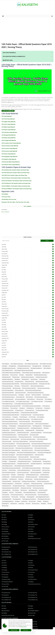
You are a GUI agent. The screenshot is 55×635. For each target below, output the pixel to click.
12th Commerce (5, 439)
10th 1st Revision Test (32, 624)
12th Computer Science (33, 524)
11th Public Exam (38, 408)
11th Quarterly (47, 408)
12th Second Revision (6, 490)
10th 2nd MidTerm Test (33, 628)
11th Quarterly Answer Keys (7, 410)
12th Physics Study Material (7, 483)
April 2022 (27, 274)
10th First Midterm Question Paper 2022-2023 (31, 372)
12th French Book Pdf (36, 470)
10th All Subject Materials (33, 610)
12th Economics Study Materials (9, 151)
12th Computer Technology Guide (44, 452)
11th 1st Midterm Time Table (37, 401)
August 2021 (27, 292)
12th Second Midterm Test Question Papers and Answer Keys (16, 188)
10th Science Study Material (7, 390)
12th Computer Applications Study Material (40, 445)
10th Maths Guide (15, 377)
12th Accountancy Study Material (41, 423)
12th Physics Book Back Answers (40, 479)
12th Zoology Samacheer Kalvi (44, 499)
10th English (4, 366)
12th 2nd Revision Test (6, 551)
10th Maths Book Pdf (6, 377)
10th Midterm (17, 379)
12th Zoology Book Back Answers (42, 497)
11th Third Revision (23, 417)
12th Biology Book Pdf (37, 426)
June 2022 (27, 269)
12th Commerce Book (14, 439)
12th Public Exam (18, 483)
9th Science (28, 503)
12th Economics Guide (34, 457)
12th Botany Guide (39, 430)
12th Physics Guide (16, 481)
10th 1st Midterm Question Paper (31, 363)
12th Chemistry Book (47, 432)
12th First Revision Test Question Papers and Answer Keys (15, 178)
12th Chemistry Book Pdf (23, 434)
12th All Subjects (4, 536)
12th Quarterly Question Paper (19, 485)
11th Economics (4, 574)
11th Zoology (4, 570)
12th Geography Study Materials (9, 156)
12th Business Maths (5, 533)
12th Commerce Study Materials (9, 148)
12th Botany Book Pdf (30, 430)
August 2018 (27, 354)
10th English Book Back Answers (24, 366)
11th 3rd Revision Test (32, 597)
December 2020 (27, 308)
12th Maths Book (20, 474)
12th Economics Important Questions (9, 459)
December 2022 (27, 256)
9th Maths (39, 501)
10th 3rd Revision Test (32, 626)
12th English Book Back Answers (24, 461)
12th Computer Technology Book (8, 452)
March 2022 (27, 276)
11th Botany (30, 567)
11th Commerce (31, 572)
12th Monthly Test (13, 479)
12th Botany (46, 428)
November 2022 (27, 258)
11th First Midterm (48, 401)
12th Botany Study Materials (8, 137)
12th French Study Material (35, 472)
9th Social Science (35, 503)
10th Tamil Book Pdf (20, 397)
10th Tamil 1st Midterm (36, 394)
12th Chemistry (31, 519)
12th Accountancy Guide (36, 421)
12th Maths (13, 474)
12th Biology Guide (47, 426)
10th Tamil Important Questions (41, 397)
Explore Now (14, 630)
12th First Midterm (47, 463)
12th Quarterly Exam (48, 483)
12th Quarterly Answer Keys (36, 483)
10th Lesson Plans (13, 375)
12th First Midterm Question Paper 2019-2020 (23, 465)
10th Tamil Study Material (20, 399)
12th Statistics (31, 531)
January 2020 (27, 333)
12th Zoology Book (30, 497)
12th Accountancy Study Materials (9, 145)
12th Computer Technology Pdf (8, 454)
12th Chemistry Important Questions (9, 437)
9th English (17, 501)
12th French (4, 470)
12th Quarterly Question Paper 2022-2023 (10, 488)
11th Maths (30, 562)
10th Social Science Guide (20, 392)
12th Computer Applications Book (23, 443)
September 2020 (27, 315)
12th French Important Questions (8, 472)
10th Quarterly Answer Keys (7, 381)
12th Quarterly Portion (6, 485)
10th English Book (12, 366)
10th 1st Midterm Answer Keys (17, 363)
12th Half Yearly (46, 472)
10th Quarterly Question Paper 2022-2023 (29, 383)
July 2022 (27, 267)
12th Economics (4, 529)
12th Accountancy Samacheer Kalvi (26, 423)
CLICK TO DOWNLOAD (8, 111)
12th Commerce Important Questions (20, 441)
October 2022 (27, 260)
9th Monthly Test (5, 503)
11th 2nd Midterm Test (33, 599)
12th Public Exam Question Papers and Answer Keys (14, 175)
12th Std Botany (15, 490)
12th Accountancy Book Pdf (24, 421)
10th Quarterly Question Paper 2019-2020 (10, 383)
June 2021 (27, 297)
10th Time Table (39, 399)
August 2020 (27, 317)
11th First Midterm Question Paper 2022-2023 (31, 406)
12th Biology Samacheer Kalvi (23, 428)
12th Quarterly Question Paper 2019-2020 (35, 485)
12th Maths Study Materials (8, 127)
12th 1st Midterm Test (6, 554)
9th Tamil (49, 503)
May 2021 (27, 299)
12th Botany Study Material (36, 432)
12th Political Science (32, 533)
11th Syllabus (15, 417)
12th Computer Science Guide (40, 448)
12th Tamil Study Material (43, 494)
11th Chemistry (31, 565)
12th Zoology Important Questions (29, 499)
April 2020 (27, 327)
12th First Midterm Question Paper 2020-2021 (11, 468)
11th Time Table (32, 417)
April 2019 (27, 347)
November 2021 (27, 285)
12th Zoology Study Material (7, 501)
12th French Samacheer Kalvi (23, 472)
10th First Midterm (47, 368)
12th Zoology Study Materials (8, 140)
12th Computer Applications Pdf (24, 445)
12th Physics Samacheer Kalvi (43, 481)
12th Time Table (15, 497)
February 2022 (27, 278)
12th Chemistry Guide (34, 434)
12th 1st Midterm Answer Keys (8, 419)
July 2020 (27, 320)
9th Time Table (5, 505)
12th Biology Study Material (36, 428)
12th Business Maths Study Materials (10, 162)
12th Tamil (11, 492)
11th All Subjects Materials (7, 581)
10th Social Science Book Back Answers (33, 390)
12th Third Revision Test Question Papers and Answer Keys (15, 183)
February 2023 (27, 251)
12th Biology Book (12, 426)
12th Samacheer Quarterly (38, 488)
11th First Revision (45, 406)
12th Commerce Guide (6, 441)
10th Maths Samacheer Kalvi (41, 377)
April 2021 (27, 301)
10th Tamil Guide (29, 397)
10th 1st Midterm (5, 363)
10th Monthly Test (25, 379)
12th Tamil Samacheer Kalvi (30, 494)
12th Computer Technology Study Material (24, 454)
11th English (30, 560)
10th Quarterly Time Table (44, 383)
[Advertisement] (18, 12)
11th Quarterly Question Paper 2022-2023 (10, 414)
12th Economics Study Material (40, 459)
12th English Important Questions (8, 463)
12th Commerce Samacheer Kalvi (36, 441)
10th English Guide (46, 366)
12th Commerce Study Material (8, 443)
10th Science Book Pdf (6, 388)
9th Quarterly (21, 503)
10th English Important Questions (8, 368)
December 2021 (27, 283)
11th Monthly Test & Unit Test (34, 584)
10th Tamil (28, 394)
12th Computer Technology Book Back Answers (26, 452)
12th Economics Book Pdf (23, 457)
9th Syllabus (43, 503)
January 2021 (27, 306)
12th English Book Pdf (36, 461)
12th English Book (12, 461)
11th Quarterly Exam (19, 410)
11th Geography (4, 577)
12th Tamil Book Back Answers (29, 492)
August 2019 (27, 340)
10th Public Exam (34, 379)
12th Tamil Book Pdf (41, 492)
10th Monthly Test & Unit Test (7, 615)
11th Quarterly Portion (29, 410)
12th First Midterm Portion (7, 465)
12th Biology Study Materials (8, 135)
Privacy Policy (23, 626)
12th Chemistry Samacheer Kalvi (24, 437)
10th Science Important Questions (29, 388)
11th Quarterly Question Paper (42, 410)
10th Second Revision (19, 390)
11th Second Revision (6, 417)
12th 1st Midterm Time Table (37, 419)
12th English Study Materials (8, 121)
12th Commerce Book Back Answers (28, 439)
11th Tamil (3, 560)
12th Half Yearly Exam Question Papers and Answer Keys (15, 172)
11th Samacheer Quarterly (38, 414)
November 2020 (27, 311)
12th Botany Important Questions (8, 432)
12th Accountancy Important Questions (10, 423)
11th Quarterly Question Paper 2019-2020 (29, 412)
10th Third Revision (31, 399)
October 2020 (27, 313)
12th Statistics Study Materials (8, 159)
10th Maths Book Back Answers (40, 375)
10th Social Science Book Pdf (8, 392)
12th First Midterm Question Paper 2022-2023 (31, 468)
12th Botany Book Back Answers (17, 430)
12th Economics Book (39, 454)
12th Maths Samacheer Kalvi (31, 477)
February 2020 (27, 331)
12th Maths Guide (5, 477)
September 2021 (27, 290)
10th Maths (21, 375)
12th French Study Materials (8, 124)
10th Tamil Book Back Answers (8, 397)
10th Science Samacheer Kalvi (43, 388)
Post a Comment (5, 211)
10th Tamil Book (46, 394)
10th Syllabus (21, 394)
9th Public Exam (14, 503)
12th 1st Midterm (40, 417)
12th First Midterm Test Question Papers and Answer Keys (15, 186)
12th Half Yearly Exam (32, 547)
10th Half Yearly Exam (32, 621)
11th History (30, 574)
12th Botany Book (5, 430)
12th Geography (4, 531)
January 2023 (27, 253)
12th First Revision (45, 468)
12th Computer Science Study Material (42, 450)
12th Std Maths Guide (33, 490)
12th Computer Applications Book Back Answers (41, 443)
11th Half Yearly (5, 408)
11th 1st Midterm (48, 399)
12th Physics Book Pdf (6, 481)
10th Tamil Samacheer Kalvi (7, 399)
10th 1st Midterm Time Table (45, 363)
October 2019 (27, 336)
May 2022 (27, 272)
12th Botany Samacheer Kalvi (23, 432)
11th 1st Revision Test (32, 595)
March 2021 (27, 304)
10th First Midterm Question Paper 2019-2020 (23, 370)
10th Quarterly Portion (29, 381)
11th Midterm (22, 408)
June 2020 (27, 322)
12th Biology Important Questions (8, 428)
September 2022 (27, 262)
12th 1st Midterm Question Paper (22, 419)
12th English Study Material (36, 463)
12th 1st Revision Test (32, 549)
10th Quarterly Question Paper (42, 381)
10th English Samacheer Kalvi (23, 368)
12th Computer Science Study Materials (11, 143)
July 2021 (27, 294)
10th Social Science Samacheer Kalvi (9, 394)
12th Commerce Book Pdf (42, 439)
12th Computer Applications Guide (9, 445)
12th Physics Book (28, 479)
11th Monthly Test (30, 408)
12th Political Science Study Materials (10, 164)
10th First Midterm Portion (7, 370)
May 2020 (27, 324)
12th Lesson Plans (5, 196)
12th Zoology (22, 497)
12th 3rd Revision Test (32, 551)
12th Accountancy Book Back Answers (9, 421)
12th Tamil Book (18, 492)
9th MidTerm (45, 501)
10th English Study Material (36, 368)
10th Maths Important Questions (27, 377)
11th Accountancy (5, 572)
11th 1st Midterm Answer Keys (8, 401)
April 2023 (27, 246)
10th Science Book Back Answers (37, 386)
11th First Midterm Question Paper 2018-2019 (23, 403)
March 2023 (27, 249)
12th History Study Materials (8, 154)
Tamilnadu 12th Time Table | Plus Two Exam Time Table (15, 202)
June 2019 (27, 345)
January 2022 (27, 281)
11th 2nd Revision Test (6, 597)
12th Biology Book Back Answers (24, 426)
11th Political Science (32, 579)
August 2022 (27, 265)
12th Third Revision (6, 497)
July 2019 (27, 343)
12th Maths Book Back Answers (32, 474)
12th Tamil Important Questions (17, 494)
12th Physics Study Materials (8, 129)
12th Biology (4, 426)
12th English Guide (46, 461)
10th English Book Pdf (36, 366)
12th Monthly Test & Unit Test (8, 199)
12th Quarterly (26, 483)
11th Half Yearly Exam (32, 592)
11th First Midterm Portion (7, 403)
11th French (4, 562)
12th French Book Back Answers (23, 470)
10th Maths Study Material (7, 379)
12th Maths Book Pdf (44, 474)
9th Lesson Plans (32, 501)
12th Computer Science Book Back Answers (24, 448)
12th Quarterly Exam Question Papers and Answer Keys (15, 170)
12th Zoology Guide (17, 499)
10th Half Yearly (5, 375)
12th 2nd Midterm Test (33, 554)
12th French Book (12, 470)
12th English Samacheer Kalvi (23, 463)
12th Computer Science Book (8, 448)
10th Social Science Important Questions (35, 392)
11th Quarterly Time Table (26, 414)
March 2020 (27, 329)
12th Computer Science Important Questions (11, 450)
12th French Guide (45, 470)
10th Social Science (5, 610)
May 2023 (27, 244)
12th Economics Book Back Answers (9, 457)
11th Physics (4, 565)
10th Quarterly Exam (19, 381)
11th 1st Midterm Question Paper (22, 401)
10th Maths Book (29, 375)
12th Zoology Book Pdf (6, 499)
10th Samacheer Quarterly (7, 386)
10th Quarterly (42, 379)
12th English (4, 461)
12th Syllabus (4, 194)
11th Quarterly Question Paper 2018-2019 (10, 412)
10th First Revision (45, 372)
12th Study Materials (6, 116)
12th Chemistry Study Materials (9, 132)
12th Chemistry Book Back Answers (9, 434)
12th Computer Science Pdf (27, 450)
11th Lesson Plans (13, 408)
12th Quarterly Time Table (26, 488)
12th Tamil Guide (5, 494)
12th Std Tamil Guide (43, 490)
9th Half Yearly (24, 501)
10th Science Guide (16, 388)
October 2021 (27, 288)
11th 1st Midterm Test (6, 599)
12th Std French (23, 490)
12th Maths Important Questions (17, 477)
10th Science (17, 386)
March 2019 (27, 349)
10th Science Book (25, 386)
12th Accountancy (5, 526)
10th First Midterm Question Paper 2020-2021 (11, 372)
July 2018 (27, 356)
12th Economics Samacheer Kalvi (25, 459)
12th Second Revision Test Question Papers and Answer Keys (16, 180)
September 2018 (27, 352)
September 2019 (27, 338)
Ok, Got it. (25, 630)
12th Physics (20, 479)
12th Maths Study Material (44, 477)
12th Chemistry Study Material (39, 437)
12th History (30, 529)
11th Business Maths (5, 579)
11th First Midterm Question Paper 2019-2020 (11, 406)
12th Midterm (5, 479)
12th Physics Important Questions (28, 481)
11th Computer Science (33, 570)
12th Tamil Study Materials (8, 119)
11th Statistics (31, 577)
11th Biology (4, 567)
